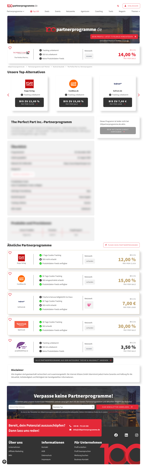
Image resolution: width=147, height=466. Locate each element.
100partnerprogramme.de (16, 67)
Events (57, 11)
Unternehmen (14, 447)
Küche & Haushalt (58, 67)
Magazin (122, 11)
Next (139, 95)
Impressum (46, 459)
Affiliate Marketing (16, 451)
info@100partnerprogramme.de (86, 430)
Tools (111, 11)
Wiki (10, 455)
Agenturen (85, 11)
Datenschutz (47, 455)
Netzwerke (70, 11)
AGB (43, 451)
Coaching (99, 11)
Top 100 (35, 11)
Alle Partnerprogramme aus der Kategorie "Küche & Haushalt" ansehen (72, 360)
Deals (47, 11)
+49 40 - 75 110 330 (80, 426)
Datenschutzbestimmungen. (117, 412)
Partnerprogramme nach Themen (39, 67)
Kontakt (45, 447)
